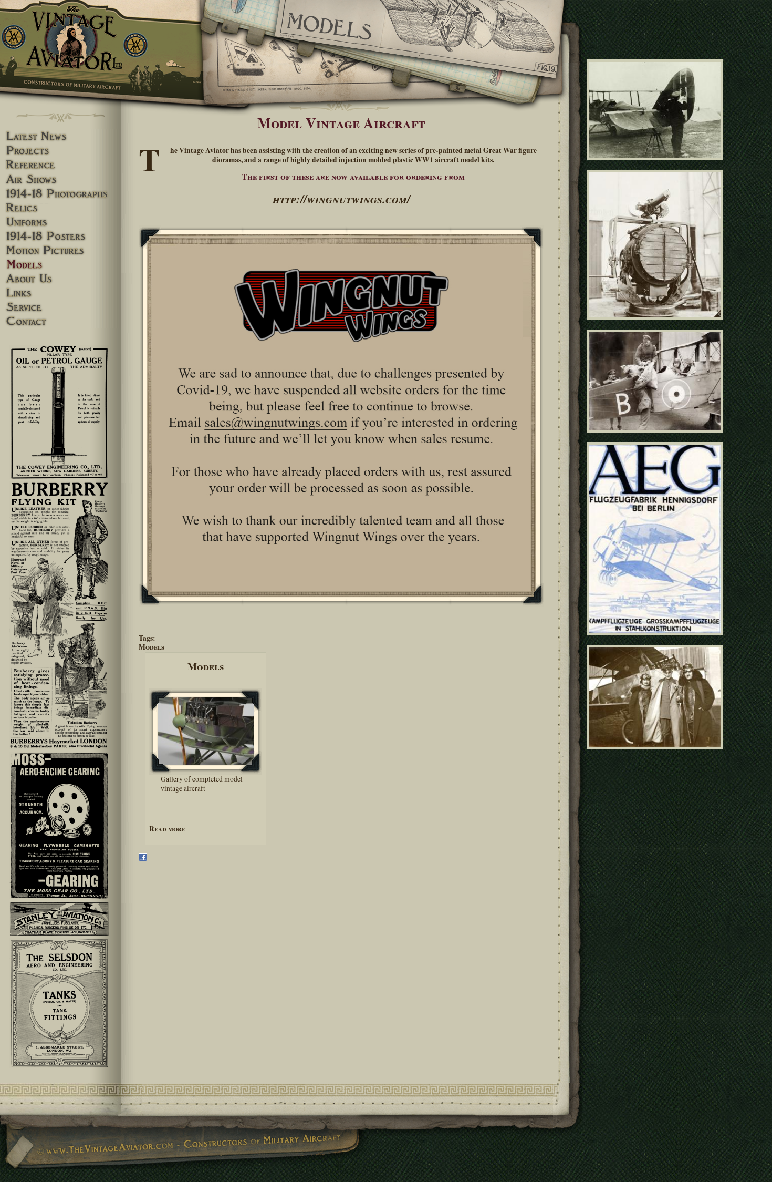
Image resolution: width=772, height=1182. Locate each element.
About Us (60, 279)
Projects (60, 150)
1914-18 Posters (60, 236)
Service (60, 307)
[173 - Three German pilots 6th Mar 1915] (657, 753)
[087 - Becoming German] (657, 164)
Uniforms (60, 222)
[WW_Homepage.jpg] (341, 416)
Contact (60, 321)
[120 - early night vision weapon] (657, 325)
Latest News (60, 136)
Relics (60, 208)
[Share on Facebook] (143, 859)
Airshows (60, 179)
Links (60, 293)
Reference (60, 165)
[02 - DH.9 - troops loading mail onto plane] (657, 436)
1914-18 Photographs (60, 194)
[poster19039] (657, 639)
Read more (167, 829)
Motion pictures (60, 250)
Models (151, 647)
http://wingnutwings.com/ (341, 198)
